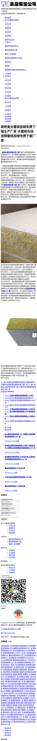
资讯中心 (8, 76)
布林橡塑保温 (20, 650)
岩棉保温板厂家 (6, 646)
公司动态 (8, 80)
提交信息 (4, 519)
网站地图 (10, 629)
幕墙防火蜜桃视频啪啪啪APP (16, 691)
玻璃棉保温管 (24, 679)
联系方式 (8, 102)
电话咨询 (8, 728)
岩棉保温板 (21, 686)
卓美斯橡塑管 (7, 669)
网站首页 (8, 17)
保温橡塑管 (11, 703)
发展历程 (8, 28)
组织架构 (8, 36)
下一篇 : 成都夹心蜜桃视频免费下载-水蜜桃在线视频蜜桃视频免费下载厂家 (18, 387)
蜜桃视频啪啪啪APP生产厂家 (13, 653)
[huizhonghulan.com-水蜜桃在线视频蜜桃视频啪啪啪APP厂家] (18, 6)
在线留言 (8, 110)
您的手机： (7, 504)
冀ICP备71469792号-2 (8, 633)
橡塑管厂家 (27, 674)
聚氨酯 (15, 705)
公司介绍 (8, 24)
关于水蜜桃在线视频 (12, 20)
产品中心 (8, 42)
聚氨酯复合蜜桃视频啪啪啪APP (16, 70)
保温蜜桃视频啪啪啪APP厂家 (22, 648)
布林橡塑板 (13, 658)
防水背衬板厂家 (11, 693)
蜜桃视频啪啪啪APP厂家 (17, 655)
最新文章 (8, 430)
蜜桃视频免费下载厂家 (15, 681)
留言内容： (9, 513)
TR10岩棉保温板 (6, 660)
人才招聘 (8, 106)
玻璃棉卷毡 (21, 665)
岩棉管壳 (7, 679)
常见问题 (8, 88)
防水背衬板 (29, 658)
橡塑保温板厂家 (9, 667)
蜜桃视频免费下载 (11, 50)
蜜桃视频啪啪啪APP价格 (13, 58)
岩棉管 (7, 66)
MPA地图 (17, 629)
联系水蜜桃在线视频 (12, 98)
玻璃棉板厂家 (14, 696)
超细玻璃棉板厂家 (17, 700)
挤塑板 (20, 705)
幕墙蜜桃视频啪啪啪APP (20, 646)
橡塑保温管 (20, 703)
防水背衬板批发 (22, 693)
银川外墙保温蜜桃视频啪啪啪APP (19, 398)
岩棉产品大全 (9, 40)
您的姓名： (7, 499)
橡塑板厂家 (25, 710)
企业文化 (8, 32)
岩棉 (34, 703)
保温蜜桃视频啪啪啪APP (18, 719)
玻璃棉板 (29, 665)
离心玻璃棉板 (7, 698)
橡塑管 (20, 674)
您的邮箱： (8, 508)
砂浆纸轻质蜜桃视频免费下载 (20, 684)
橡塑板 (15, 674)
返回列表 (4, 391)
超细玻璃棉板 (17, 698)
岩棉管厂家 (28, 677)
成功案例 (8, 96)
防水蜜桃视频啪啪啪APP (15, 714)
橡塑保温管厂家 (21, 667)
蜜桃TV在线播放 (10, 54)
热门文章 (8, 427)
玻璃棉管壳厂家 (13, 677)
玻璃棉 (21, 672)
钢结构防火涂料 (8, 712)
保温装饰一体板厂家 (10, 665)
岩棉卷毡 (8, 62)
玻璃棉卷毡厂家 (24, 696)
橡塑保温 (9, 705)
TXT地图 (4, 629)
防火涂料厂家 (19, 712)
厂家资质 (8, 74)
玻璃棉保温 (8, 674)
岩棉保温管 (15, 679)
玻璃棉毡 (16, 669)
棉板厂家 (28, 717)
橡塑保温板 (28, 703)
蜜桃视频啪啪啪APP (12, 46)
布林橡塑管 (21, 658)
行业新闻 (8, 84)
